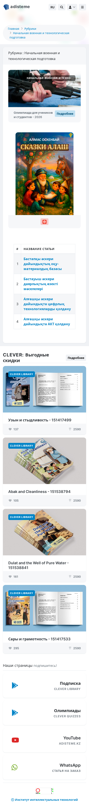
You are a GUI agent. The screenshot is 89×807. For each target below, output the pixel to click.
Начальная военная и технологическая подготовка (39, 35)
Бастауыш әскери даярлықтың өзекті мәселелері (41, 284)
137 (15, 429)
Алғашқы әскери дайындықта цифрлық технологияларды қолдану (47, 304)
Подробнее (65, 113)
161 (15, 576)
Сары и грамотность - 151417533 (39, 639)
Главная (13, 28)
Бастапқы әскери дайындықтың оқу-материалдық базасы (43, 264)
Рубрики (30, 28)
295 (16, 648)
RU (52, 7)
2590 (75, 429)
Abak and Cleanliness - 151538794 (39, 491)
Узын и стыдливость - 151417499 (39, 420)
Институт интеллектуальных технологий (46, 799)
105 (16, 500)
